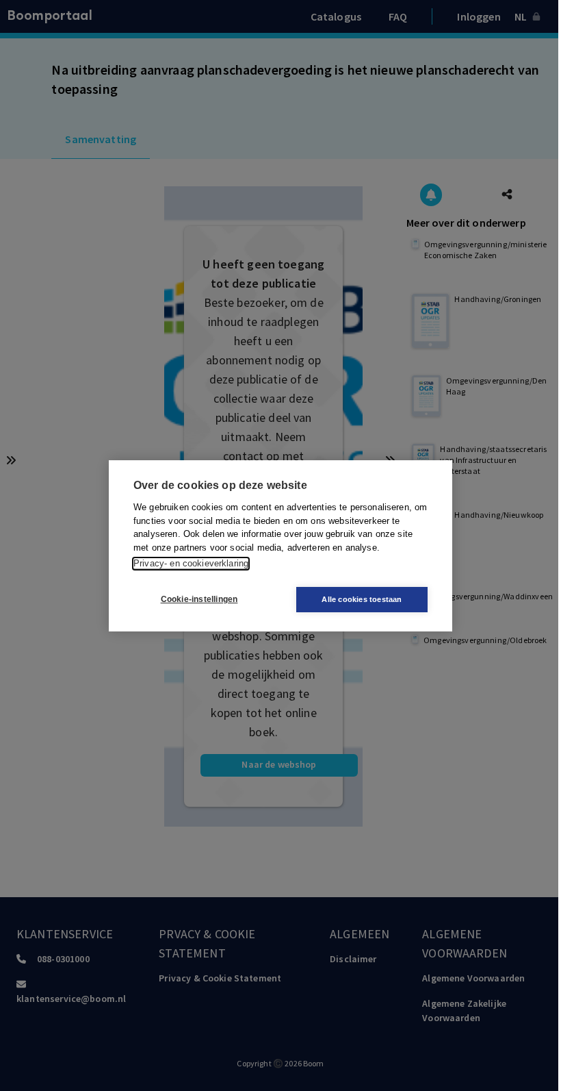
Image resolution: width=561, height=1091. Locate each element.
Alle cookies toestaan (362, 599)
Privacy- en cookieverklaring (190, 563)
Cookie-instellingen (199, 599)
